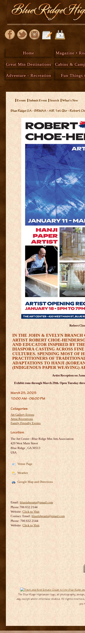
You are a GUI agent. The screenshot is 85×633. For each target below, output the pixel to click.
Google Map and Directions (35, 482)
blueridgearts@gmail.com (36, 502)
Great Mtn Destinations (28, 64)
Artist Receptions (22, 419)
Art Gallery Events (22, 414)
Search (54, 100)
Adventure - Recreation (28, 75)
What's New (70, 100)
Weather (22, 473)
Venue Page (24, 464)
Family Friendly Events (26, 423)
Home (28, 53)
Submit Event (38, 100)
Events (21, 100)
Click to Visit (30, 511)
